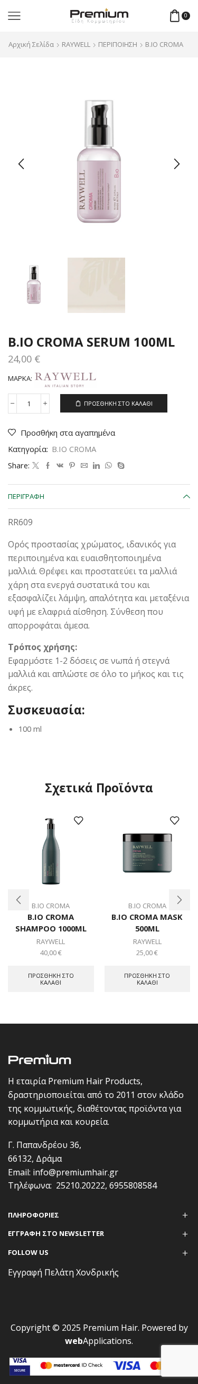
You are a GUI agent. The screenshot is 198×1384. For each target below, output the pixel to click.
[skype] (120, 465)
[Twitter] (36, 465)
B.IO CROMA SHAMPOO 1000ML (51, 922)
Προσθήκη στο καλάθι (118, 403)
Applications (98, 1341)
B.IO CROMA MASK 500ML (147, 922)
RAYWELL (76, 44)
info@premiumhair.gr (75, 1172)
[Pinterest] (72, 465)
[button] (21, 164)
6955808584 (133, 1185)
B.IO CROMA (164, 44)
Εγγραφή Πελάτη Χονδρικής (63, 1272)
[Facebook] (48, 465)
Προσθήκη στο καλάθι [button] (51, 978)
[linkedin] (96, 465)
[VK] (60, 465)
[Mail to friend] (84, 465)
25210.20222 (80, 1185)
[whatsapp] (108, 465)
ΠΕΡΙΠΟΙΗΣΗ (117, 44)
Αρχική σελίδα (31, 44)
